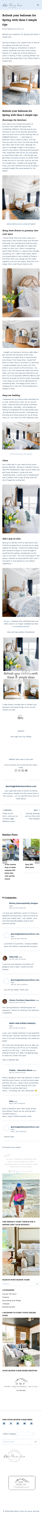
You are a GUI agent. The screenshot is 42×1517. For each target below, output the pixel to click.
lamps (6, 621)
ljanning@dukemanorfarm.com (14, 29)
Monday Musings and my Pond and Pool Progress (32, 814)
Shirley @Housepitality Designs (23, 903)
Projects (5, 1297)
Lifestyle (5, 1304)
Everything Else (8, 1307)
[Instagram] (17, 1423)
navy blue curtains (21, 224)
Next (37, 861)
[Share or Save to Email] (22, 770)
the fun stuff (27, 153)
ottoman (10, 224)
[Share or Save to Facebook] (15, 770)
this (15, 142)
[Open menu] (38, 4)
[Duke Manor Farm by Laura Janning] (12, 5)
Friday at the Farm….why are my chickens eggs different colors (10, 815)
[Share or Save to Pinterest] (26, 770)
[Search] (35, 1441)
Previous (4, 861)
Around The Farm (9, 1294)
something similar (21, 626)
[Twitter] (11, 1423)
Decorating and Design (11, 1300)
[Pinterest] (31, 1423)
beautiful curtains (18, 158)
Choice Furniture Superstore (22, 1000)
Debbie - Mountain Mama (20, 1070)
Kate (11, 1101)
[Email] (24, 1423)
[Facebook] (4, 1423)
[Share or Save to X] (19, 770)
